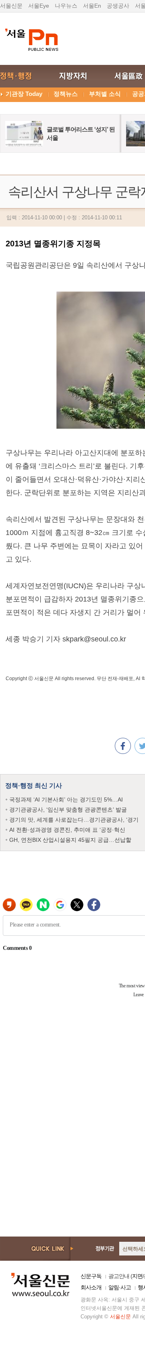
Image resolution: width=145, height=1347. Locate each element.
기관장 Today (24, 93)
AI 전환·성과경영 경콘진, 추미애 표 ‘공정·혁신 (67, 830)
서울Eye (38, 5)
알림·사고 (119, 1287)
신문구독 (91, 1276)
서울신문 (11, 5)
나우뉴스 (66, 5)
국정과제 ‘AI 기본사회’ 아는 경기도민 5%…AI (66, 799)
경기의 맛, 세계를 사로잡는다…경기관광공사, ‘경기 (74, 819)
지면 (137, 1276)
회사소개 (91, 1287)
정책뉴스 (66, 93)
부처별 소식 (105, 93)
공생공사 (118, 5)
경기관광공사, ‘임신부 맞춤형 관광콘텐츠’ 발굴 (68, 809)
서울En (92, 5)
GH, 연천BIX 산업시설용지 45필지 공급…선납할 (70, 840)
